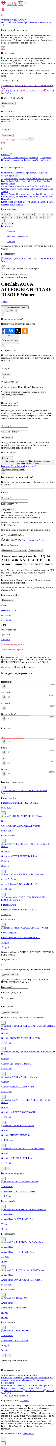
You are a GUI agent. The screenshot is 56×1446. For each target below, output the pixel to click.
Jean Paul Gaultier (27, 196)
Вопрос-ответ (47, 1385)
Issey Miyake (12, 196)
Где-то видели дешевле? (13, 395)
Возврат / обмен (35, 1388)
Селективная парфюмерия (25, 157)
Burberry (10, 181)
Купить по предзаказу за (28, 462)
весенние (5, 610)
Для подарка (45, 157)
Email (4, 492)
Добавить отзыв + (10, 974)
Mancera (5, 204)
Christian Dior (27, 186)
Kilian (10, 202)
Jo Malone (40, 196)
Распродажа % (31, 160)
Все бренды (7, 226)
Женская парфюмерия (26, 172)
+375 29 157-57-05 (13, 90)
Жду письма (7, 510)
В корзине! (18, 466)
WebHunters (28, 1433)
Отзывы (16, 20)
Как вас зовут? (9, 504)
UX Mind (24, 1400)
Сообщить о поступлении (13, 469)
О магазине (6, 20)
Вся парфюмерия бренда (34, 540)
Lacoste (26, 202)
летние (14, 610)
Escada (26, 189)
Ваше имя (6, 987)
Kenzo (4, 202)
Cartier (12, 183)
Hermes (43, 194)
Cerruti (4, 186)
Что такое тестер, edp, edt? (14, 644)
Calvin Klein (36, 181)
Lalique (34, 202)
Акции (13, 22)
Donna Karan (16, 189)
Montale (19, 204)
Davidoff (39, 186)
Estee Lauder (36, 189)
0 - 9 (4, 223)
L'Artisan (18, 202)
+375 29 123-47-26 (34, 90)
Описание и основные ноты (14, 550)
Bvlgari (18, 181)
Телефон (6, 129)
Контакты (46, 22)
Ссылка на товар (10, 431)
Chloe (18, 186)
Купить (5, 458)
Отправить (6, 437)
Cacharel (26, 181)
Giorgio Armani (8, 194)
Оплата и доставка (30, 1385)
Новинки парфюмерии (12, 160)
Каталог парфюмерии (11, 1377)
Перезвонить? (8, 103)
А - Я (11, 223)
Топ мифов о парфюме (12, 649)
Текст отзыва (8, 998)
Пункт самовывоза (32, 22)
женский (5, 639)
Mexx (12, 204)
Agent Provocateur (9, 178)
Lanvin (50, 202)
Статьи (20, 22)
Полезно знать (35, 550)
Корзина (5, 152)
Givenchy (20, 194)
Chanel (11, 186)
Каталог (7, 157)
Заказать (6, 374)
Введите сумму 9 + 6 (11, 992)
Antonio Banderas (36, 178)
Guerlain (35, 194)
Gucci (28, 194)
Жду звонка (7, 135)
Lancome (42, 202)
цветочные (6, 620)
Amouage (23, 178)
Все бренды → (8, 172)
